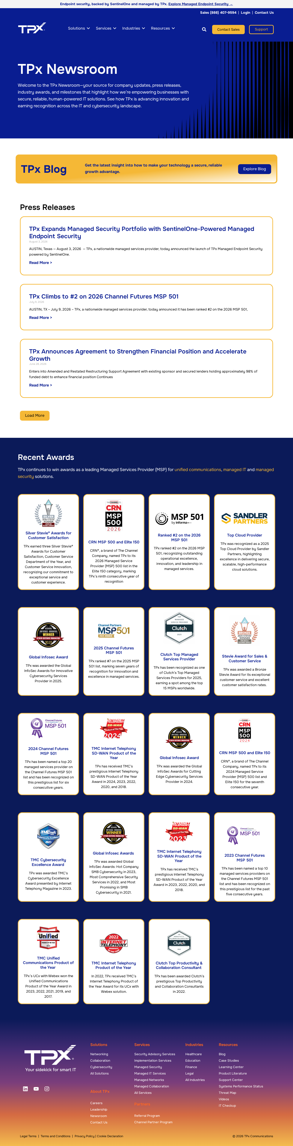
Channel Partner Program (153, 1122)
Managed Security (148, 1067)
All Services (143, 1093)
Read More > (40, 262)
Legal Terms (28, 1136)
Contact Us (264, 12)
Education (192, 1060)
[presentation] (25, 1089)
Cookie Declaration (110, 1136)
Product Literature (233, 1073)
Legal (189, 1073)
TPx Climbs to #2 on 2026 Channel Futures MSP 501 (104, 296)
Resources (228, 1044)
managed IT (234, 469)
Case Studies (229, 1060)
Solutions (98, 1044)
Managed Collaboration (151, 1086)
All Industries (195, 1080)
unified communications (198, 469)
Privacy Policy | (86, 1136)
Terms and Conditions (55, 1136)
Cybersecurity (101, 1067)
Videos (224, 1099)
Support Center (231, 1080)
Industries (194, 1044)
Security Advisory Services (154, 1054)
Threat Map (227, 1093)
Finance (191, 1067)
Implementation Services (152, 1060)
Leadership (98, 1109)
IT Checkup (227, 1106)
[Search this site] (204, 29)
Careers (96, 1103)
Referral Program (147, 1116)
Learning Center (231, 1067)
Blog (222, 1054)
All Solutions (99, 1073)
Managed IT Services (150, 1073)
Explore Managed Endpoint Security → (200, 4)
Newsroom (98, 1116)
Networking (99, 1054)
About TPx (100, 1091)
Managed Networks (149, 1080)
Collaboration (100, 1060)
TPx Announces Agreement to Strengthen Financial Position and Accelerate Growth (137, 355)
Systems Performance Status (241, 1086)
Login (245, 12)
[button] (199, 29)
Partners (142, 1104)
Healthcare (193, 1054)
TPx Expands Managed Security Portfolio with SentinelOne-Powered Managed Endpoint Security (141, 232)
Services (142, 1044)
